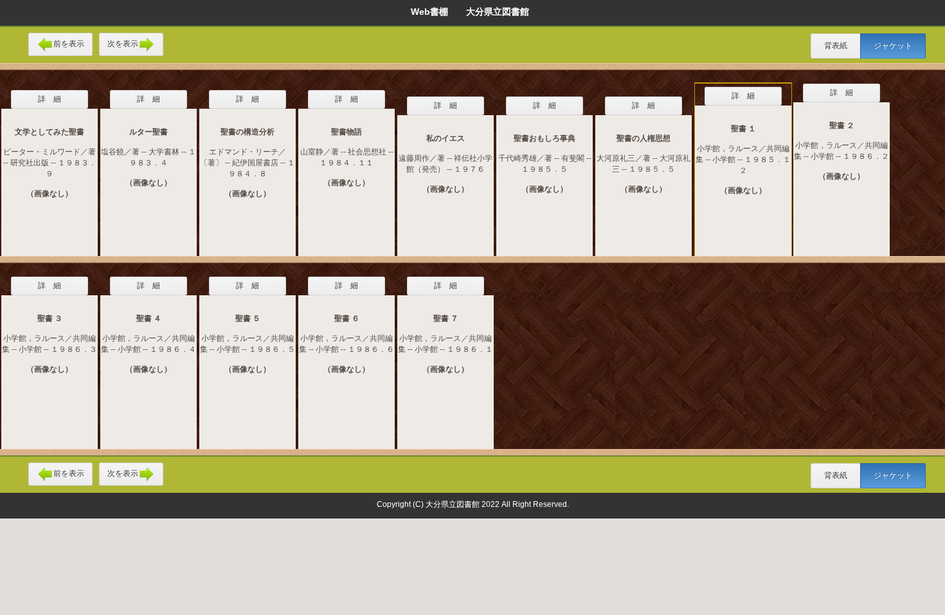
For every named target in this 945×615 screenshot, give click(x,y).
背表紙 (835, 45)
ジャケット (893, 45)
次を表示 (122, 43)
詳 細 (49, 99)
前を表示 (68, 43)
